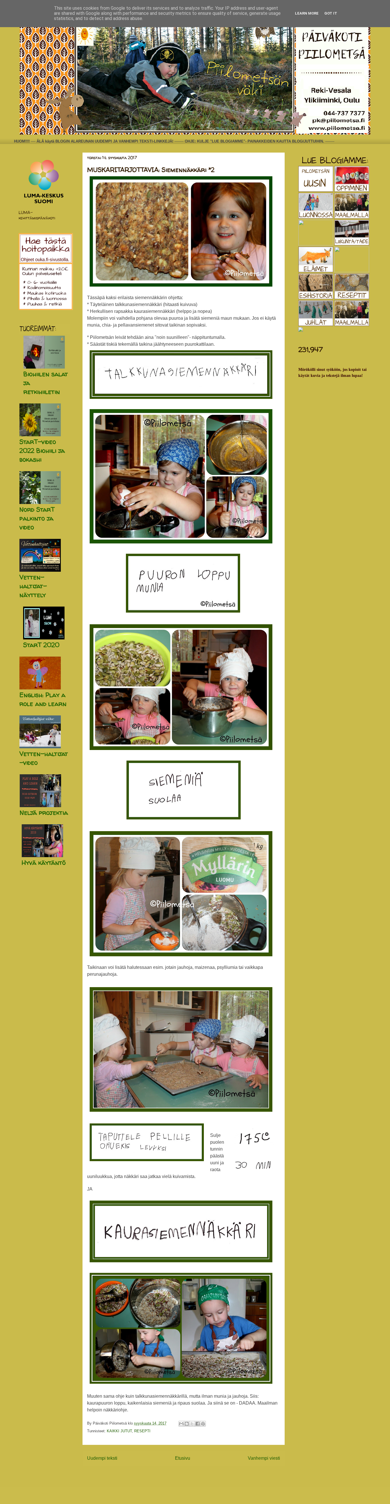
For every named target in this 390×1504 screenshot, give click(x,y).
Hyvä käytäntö (44, 862)
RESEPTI (142, 1431)
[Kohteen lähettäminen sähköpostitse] (181, 1424)
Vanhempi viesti (264, 1458)
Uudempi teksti (102, 1458)
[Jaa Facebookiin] (197, 1424)
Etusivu (182, 1458)
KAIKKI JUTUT (119, 1431)
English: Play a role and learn (43, 699)
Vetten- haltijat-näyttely (33, 586)
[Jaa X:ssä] (192, 1424)
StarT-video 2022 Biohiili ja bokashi (42, 450)
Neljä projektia (44, 812)
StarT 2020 (41, 645)
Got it (330, 13)
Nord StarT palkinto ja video (37, 518)
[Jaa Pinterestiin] (203, 1424)
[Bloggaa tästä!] (187, 1424)
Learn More (307, 13)
